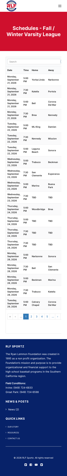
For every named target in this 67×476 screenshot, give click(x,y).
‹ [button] (15, 316)
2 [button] (31, 316)
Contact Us (14, 438)
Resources (13, 432)
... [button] (21, 316)
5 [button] (47, 316)
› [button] (57, 316)
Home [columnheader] (35, 70)
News (11, 409)
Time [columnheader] (26, 70)
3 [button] (36, 316)
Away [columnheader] (51, 70)
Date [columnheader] (9, 70)
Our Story (13, 427)
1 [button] (25, 316)
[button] (60, 6)
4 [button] (42, 316)
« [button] (10, 316)
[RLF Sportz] (11, 6)
